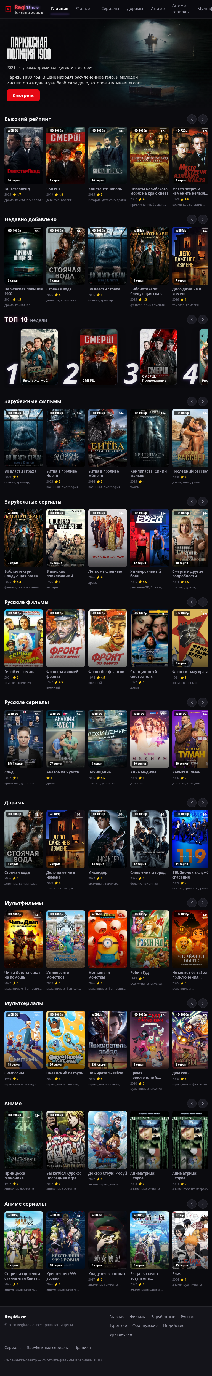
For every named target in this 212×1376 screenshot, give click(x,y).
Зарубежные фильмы (32, 401)
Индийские (173, 1325)
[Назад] (192, 119)
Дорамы (135, 8)
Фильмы (85, 8)
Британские (120, 1334)
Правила (82, 1347)
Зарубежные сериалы (33, 501)
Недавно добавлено (30, 219)
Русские (188, 1316)
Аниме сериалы (181, 8)
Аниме (158, 8)
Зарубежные (163, 1316)
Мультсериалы (23, 1003)
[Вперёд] (203, 119)
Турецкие (118, 1325)
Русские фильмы (26, 602)
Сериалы (110, 8)
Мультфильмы (23, 903)
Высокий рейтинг (27, 119)
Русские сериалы (26, 702)
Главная (59, 8)
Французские (145, 1325)
